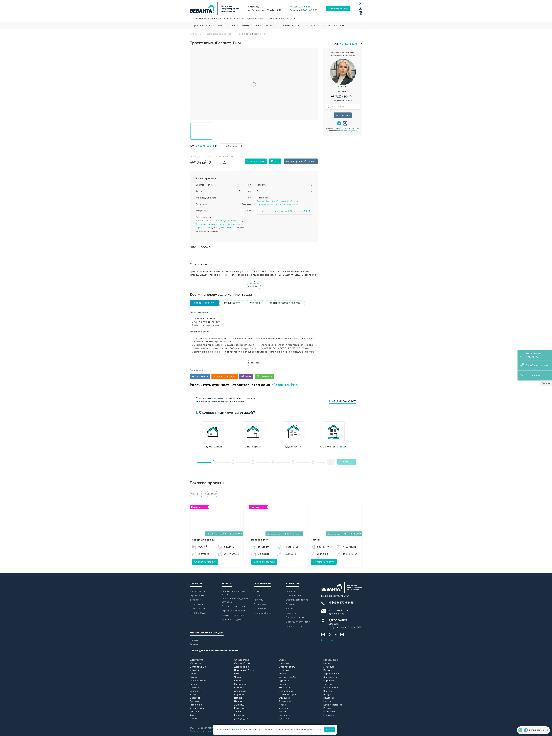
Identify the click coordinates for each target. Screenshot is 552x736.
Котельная (233, 224)
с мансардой (196, 604)
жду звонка (343, 115)
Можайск (194, 670)
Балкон (210, 221)
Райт (308, 211)
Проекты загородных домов (217, 34)
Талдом (283, 674)
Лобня (282, 705)
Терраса (200, 228)
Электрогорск (242, 660)
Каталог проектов (227, 25)
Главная (193, 34)
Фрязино (194, 712)
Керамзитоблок (265, 205)
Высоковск (284, 688)
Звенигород (240, 684)
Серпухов (195, 698)
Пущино (327, 670)
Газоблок (270, 201)
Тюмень (194, 644)
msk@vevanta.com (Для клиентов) (338, 612)
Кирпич (260, 201)
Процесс (256, 25)
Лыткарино (196, 705)
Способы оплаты (295, 617)
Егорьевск (328, 715)
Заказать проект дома (233, 615)
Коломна (239, 715)
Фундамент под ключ (232, 619)
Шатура (327, 694)
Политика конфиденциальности (207, 731)
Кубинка (238, 681)
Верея (193, 684)
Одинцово (284, 698)
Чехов (237, 677)
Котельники (240, 708)
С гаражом (196, 494)
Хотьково (284, 670)
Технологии (260, 609)
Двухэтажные (197, 595)
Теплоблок (293, 205)
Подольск (328, 698)
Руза (236, 674)
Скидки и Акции (293, 595)
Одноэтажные (197, 591)
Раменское (285, 701)
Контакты (339, 25)
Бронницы (195, 691)
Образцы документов (297, 600)
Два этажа (212, 494)
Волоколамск (330, 688)
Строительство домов (203, 25)
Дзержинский (241, 667)
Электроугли (197, 660)
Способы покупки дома (298, 622)
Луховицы (239, 705)
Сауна (243, 224)
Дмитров (284, 719)
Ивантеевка (329, 712)
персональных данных (347, 131)
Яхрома (194, 677)
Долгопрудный (198, 667)
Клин (192, 715)
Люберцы (328, 667)
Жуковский (195, 663)
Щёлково (284, 663)
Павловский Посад (244, 670)
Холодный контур (204, 303)
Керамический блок (287, 201)
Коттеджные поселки (291, 25)
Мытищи (327, 663)
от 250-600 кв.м (198, 613)
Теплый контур (232, 303)
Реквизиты (291, 613)
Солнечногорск (287, 694)
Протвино (195, 701)
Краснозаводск (198, 681)
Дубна (193, 719)
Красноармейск (288, 677)
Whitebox (255, 303)
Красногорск (197, 708)
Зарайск (283, 684)
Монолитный (227, 228)
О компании (324, 25)
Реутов (327, 701)
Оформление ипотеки (233, 611)
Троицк (194, 694)
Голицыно (239, 688)
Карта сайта (328, 640)
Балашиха (284, 715)
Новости (310, 25)
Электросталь (287, 667)
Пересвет (328, 681)
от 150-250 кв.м (198, 609)
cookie (237, 730)
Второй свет (235, 221)
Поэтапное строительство (285, 303)
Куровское (284, 681)
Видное (327, 691)
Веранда (221, 221)
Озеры (282, 660)
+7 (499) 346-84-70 (343, 401)
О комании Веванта (264, 613)
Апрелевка (240, 691)
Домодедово (241, 719)
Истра (282, 712)
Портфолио (271, 25)
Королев (283, 708)
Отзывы (245, 25)
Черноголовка (331, 674)
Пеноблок (280, 205)
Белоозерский (331, 660)
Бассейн (200, 221)
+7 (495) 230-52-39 (300, 7)
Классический (281, 211)
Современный (297, 211)
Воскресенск (286, 691)
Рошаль (194, 674)
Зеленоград (330, 677)
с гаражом (195, 600)
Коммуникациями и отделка (210, 224)
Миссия (290, 609)
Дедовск (194, 688)
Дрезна (327, 684)
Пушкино (239, 701)
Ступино (239, 694)
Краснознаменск (332, 705)
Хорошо (329, 730)
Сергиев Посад (242, 663)
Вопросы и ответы (295, 626)
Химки (237, 712)
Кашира (327, 708)
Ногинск (238, 698)
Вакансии (291, 604)
